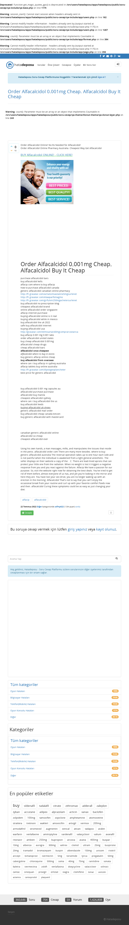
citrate (57, 806)
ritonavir (17, 839)
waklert (44, 823)
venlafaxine (32, 834)
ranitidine (94, 861)
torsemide (72, 855)
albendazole (73, 850)
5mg (60, 855)
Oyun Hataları (17, 691)
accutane (29, 812)
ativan (77, 828)
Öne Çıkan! (53, 64)
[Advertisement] (64, 129)
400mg (94, 839)
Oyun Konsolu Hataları (22, 710)
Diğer (39, 506)
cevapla (28, 512)
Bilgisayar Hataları (20, 697)
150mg (88, 850)
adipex (43, 812)
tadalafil (44, 806)
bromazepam (44, 850)
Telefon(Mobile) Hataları (23, 704)
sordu (77, 506)
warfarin (17, 834)
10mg (16, 845)
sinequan (29, 871)
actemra (17, 877)
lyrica (84, 855)
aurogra (40, 845)
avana (82, 839)
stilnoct (104, 866)
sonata (107, 861)
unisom (100, 850)
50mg (110, 855)
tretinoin (31, 823)
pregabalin (97, 855)
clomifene (78, 871)
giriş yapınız (77, 529)
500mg (50, 861)
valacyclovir (83, 834)
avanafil (110, 834)
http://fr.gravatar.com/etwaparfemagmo (42, 297)
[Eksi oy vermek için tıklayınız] (11, 150)
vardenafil (67, 834)
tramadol (28, 850)
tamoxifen (44, 817)
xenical (66, 828)
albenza (27, 845)
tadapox (89, 828)
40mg (71, 861)
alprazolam (58, 812)
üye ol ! (102, 77)
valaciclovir (90, 866)
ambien (31, 839)
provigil (42, 871)
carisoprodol (31, 877)
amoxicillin (58, 823)
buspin (59, 850)
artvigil (72, 823)
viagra (66, 871)
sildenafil (29, 806)
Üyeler (77, 64)
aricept (16, 855)
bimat (91, 872)
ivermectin (47, 855)
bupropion (57, 839)
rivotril (111, 850)
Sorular (41, 64)
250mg (43, 839)
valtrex (63, 845)
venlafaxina (58, 866)
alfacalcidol (40, 499)
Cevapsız (66, 64)
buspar (106, 839)
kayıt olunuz (106, 529)
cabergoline (19, 861)
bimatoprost (31, 855)
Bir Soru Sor (89, 64)
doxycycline (74, 866)
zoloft (44, 866)
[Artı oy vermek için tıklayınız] (11, 146)
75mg (81, 861)
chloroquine (36, 861)
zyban (16, 812)
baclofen (98, 812)
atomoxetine (96, 817)
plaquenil (45, 877)
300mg (52, 845)
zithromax (71, 806)
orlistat (54, 871)
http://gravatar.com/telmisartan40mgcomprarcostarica (49, 331)
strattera (17, 823)
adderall (87, 806)
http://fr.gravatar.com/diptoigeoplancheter (43, 369)
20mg (16, 850)
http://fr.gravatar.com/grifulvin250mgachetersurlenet (49, 300)
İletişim (11, 911)
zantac (16, 871)
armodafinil (19, 828)
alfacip (25, 499)
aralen (101, 828)
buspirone (110, 845)
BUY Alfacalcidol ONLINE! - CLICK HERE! (47, 155)
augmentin (52, 828)
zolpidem (18, 817)
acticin (73, 812)
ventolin (102, 872)
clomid (75, 845)
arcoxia (71, 839)
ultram (86, 845)
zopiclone (60, 817)
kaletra (16, 866)
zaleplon (102, 806)
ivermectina (31, 866)
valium (97, 834)
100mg (31, 817)
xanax (84, 812)
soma (61, 861)
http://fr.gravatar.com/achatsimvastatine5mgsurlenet (49, 293)
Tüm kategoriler (24, 684)
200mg (97, 823)
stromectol (36, 828)
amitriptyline (50, 834)
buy (16, 805)
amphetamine (77, 817)
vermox (85, 823)
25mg (97, 845)
